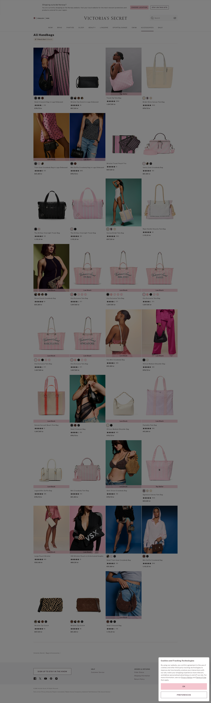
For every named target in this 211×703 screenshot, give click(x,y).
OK (183, 686)
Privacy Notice (186, 677)
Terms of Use (201, 677)
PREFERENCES (184, 695)
